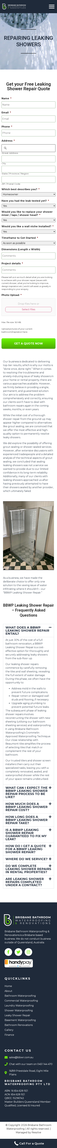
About (8, 991)
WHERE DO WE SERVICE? (26, 859)
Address (8, 140)
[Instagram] (28, 952)
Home (8, 986)
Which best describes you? (21, 189)
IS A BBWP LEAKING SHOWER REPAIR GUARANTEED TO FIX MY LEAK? (26, 834)
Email (6, 112)
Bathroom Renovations (19, 1025)
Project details (12, 263)
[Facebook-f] (8, 952)
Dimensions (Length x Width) (21, 249)
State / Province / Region (15, 174)
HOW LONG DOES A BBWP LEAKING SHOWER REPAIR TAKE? (26, 820)
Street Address (10, 153)
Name (6, 98)
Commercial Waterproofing (21, 1000)
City (4, 163)
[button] (28, 630)
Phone (7, 126)
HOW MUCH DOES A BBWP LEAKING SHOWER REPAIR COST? (26, 807)
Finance (9, 1034)
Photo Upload (12, 295)
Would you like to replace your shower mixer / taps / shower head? (27, 213)
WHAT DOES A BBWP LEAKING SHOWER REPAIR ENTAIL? (27, 630)
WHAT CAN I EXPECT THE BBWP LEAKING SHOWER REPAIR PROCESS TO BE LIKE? (26, 792)
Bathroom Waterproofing (20, 995)
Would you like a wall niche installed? (28, 226)
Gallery (9, 1029)
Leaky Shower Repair (17, 1015)
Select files (28, 309)
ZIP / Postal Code (11, 184)
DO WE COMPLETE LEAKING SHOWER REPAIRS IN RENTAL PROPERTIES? (28, 869)
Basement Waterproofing (20, 1020)
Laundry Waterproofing (19, 1005)
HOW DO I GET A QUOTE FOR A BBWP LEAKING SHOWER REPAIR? (25, 849)
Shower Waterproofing (19, 1010)
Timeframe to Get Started (20, 237)
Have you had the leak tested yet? (25, 200)
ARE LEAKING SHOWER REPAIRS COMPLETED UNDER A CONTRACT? (24, 882)
